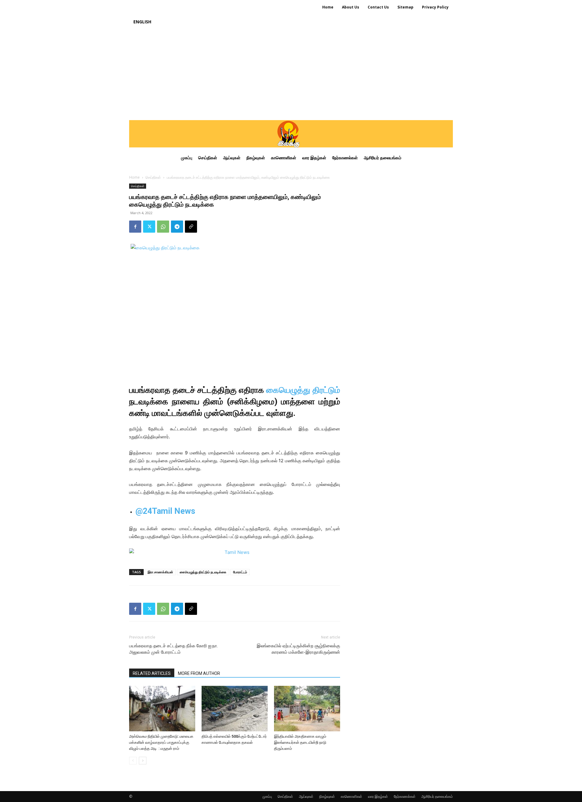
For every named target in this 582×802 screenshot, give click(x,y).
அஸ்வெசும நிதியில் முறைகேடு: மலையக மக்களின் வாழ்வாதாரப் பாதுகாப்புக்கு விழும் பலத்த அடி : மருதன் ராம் (161, 742)
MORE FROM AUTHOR (199, 673)
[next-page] (142, 760)
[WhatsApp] (163, 227)
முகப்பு (267, 796)
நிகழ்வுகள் (327, 796)
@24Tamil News (165, 511)
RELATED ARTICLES (152, 673)
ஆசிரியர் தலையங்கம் (437, 796)
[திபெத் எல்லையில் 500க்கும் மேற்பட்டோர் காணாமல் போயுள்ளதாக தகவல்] (235, 708)
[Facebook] (135, 227)
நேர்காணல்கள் (405, 796)
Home (134, 177)
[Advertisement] (291, 74)
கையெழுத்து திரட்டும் (303, 390)
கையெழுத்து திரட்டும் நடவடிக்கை (203, 572)
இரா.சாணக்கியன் (160, 572)
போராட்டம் (240, 572)
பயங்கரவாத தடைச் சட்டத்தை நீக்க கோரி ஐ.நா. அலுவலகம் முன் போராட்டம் (173, 649)
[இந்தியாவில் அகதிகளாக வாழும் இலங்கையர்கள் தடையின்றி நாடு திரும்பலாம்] (307, 708)
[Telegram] (177, 227)
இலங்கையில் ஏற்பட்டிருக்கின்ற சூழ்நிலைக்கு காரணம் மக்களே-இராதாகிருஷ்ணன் (298, 649)
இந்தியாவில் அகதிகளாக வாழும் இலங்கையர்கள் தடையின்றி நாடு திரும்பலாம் (300, 742)
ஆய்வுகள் (306, 796)
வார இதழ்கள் (378, 796)
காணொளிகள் (351, 796)
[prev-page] (133, 760)
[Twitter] (149, 227)
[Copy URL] (191, 227)
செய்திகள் (153, 177)
